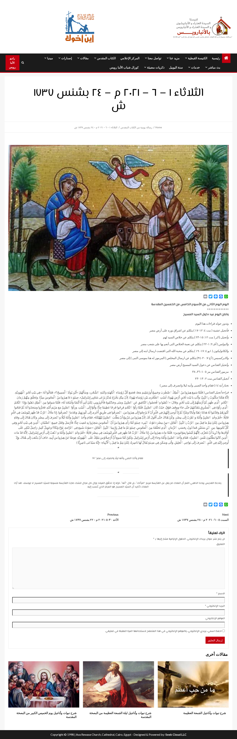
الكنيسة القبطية (197, 58)
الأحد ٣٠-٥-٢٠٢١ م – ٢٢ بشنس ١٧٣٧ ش (94, 517)
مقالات (84, 58)
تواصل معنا (154, 58)
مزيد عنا (175, 58)
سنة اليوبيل (176, 67)
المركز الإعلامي (129, 58)
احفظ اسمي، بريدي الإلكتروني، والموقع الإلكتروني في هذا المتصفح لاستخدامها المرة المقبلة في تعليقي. (163, 631)
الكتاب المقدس (106, 58)
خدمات (195, 67)
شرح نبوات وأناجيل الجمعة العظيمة (204, 713)
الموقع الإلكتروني (215, 618)
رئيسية (216, 58)
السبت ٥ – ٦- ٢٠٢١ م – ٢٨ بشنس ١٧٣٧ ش (203, 517)
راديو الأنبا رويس (12, 63)
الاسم (220, 594)
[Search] (22, 62)
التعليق (220, 544)
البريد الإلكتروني (215, 606)
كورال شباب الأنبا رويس (124, 67)
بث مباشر (214, 67)
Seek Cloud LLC (175, 734)
